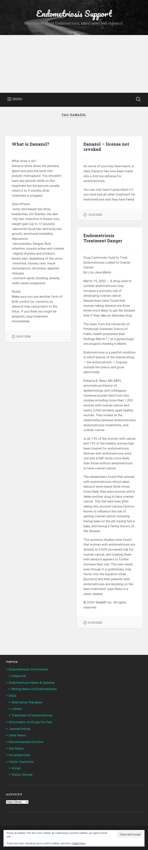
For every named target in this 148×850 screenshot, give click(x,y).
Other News (17, 735)
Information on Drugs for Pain (30, 722)
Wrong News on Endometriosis (34, 689)
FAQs (12, 696)
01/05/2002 (95, 622)
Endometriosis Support (74, 13)
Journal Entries (19, 729)
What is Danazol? (30, 144)
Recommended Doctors (26, 742)
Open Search (138, 99)
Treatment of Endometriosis (32, 715)
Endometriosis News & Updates (32, 683)
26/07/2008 (23, 336)
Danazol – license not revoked (106, 146)
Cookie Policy (78, 843)
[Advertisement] (74, 64)
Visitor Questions (21, 762)
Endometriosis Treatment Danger (102, 237)
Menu (17, 99)
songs (16, 768)
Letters (17, 709)
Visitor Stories (22, 774)
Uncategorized (19, 755)
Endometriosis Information (28, 669)
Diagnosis (19, 676)
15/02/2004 (95, 214)
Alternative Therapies (27, 702)
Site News (16, 748)
